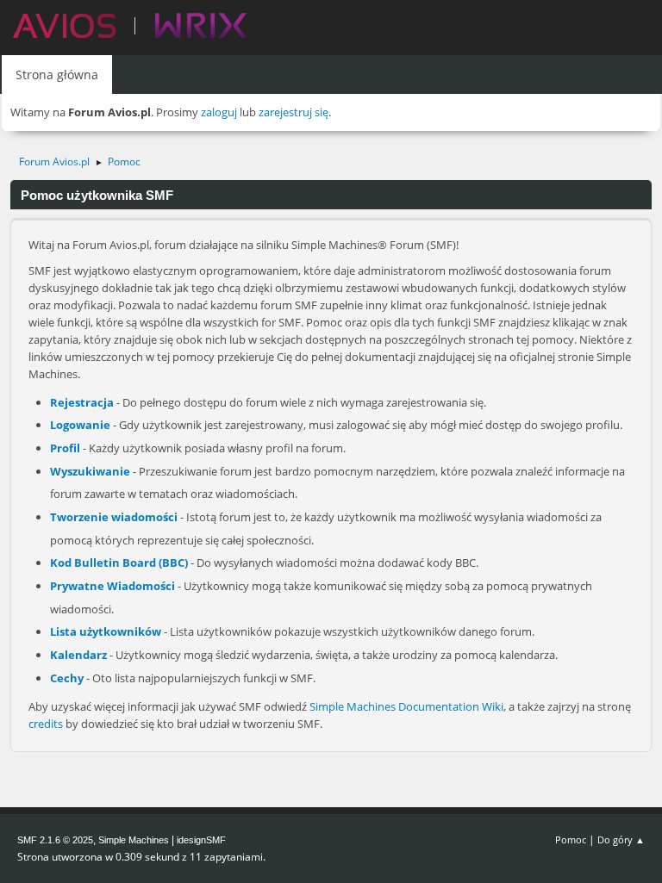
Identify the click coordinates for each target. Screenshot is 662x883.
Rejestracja (82, 402)
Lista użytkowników (105, 631)
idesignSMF (201, 840)
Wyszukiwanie (90, 471)
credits (45, 723)
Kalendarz (78, 654)
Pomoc (570, 839)
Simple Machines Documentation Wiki (406, 706)
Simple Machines (133, 840)
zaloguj (219, 112)
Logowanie (80, 424)
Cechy (67, 678)
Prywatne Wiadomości (112, 586)
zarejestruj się (293, 112)
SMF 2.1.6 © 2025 (55, 840)
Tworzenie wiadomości (114, 517)
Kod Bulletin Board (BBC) (119, 562)
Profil (65, 448)
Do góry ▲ (621, 839)
